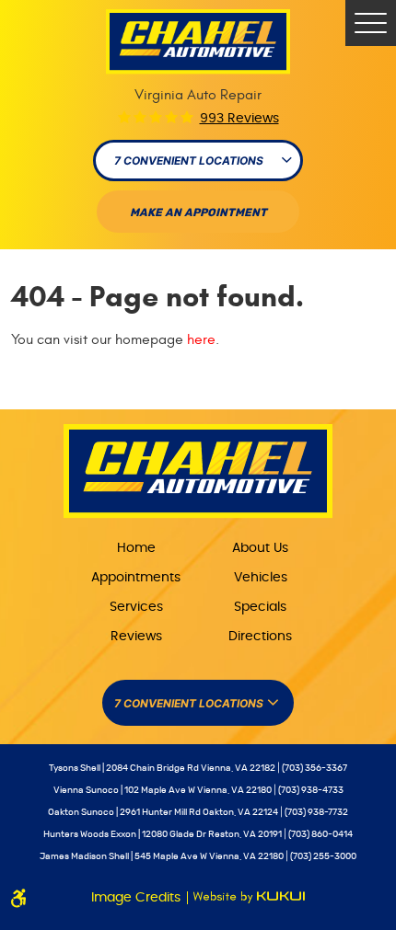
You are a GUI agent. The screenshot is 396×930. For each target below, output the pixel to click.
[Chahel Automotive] (198, 42)
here (201, 339)
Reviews (136, 636)
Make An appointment (198, 212)
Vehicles (260, 577)
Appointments (136, 577)
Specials (260, 607)
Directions (260, 636)
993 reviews (239, 118)
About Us (260, 548)
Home (136, 548)
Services (136, 607)
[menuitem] (136, 547)
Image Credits (137, 897)
